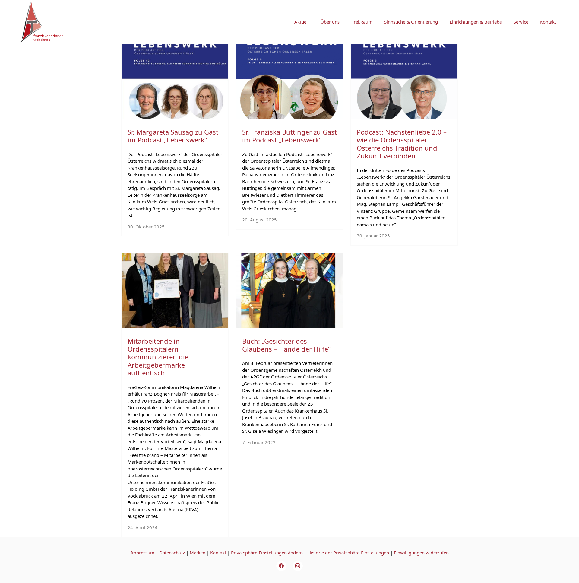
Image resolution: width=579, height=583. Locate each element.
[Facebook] (281, 566)
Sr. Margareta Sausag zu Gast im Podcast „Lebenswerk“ (173, 135)
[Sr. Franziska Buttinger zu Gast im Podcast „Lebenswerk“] (289, 81)
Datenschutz (172, 553)
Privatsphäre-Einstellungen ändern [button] (267, 553)
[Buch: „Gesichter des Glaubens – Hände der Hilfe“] (289, 290)
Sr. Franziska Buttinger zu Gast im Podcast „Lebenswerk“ (289, 135)
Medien (197, 553)
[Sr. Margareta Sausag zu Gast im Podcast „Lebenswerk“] (175, 81)
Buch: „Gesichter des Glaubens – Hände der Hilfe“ (286, 344)
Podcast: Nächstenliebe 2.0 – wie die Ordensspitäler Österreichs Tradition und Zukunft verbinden (402, 143)
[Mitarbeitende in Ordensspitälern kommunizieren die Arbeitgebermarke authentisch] (175, 290)
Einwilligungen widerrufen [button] (421, 553)
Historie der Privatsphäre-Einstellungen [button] (348, 553)
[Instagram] (298, 566)
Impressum (142, 553)
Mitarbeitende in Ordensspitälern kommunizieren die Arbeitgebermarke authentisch (158, 357)
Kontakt (218, 553)
